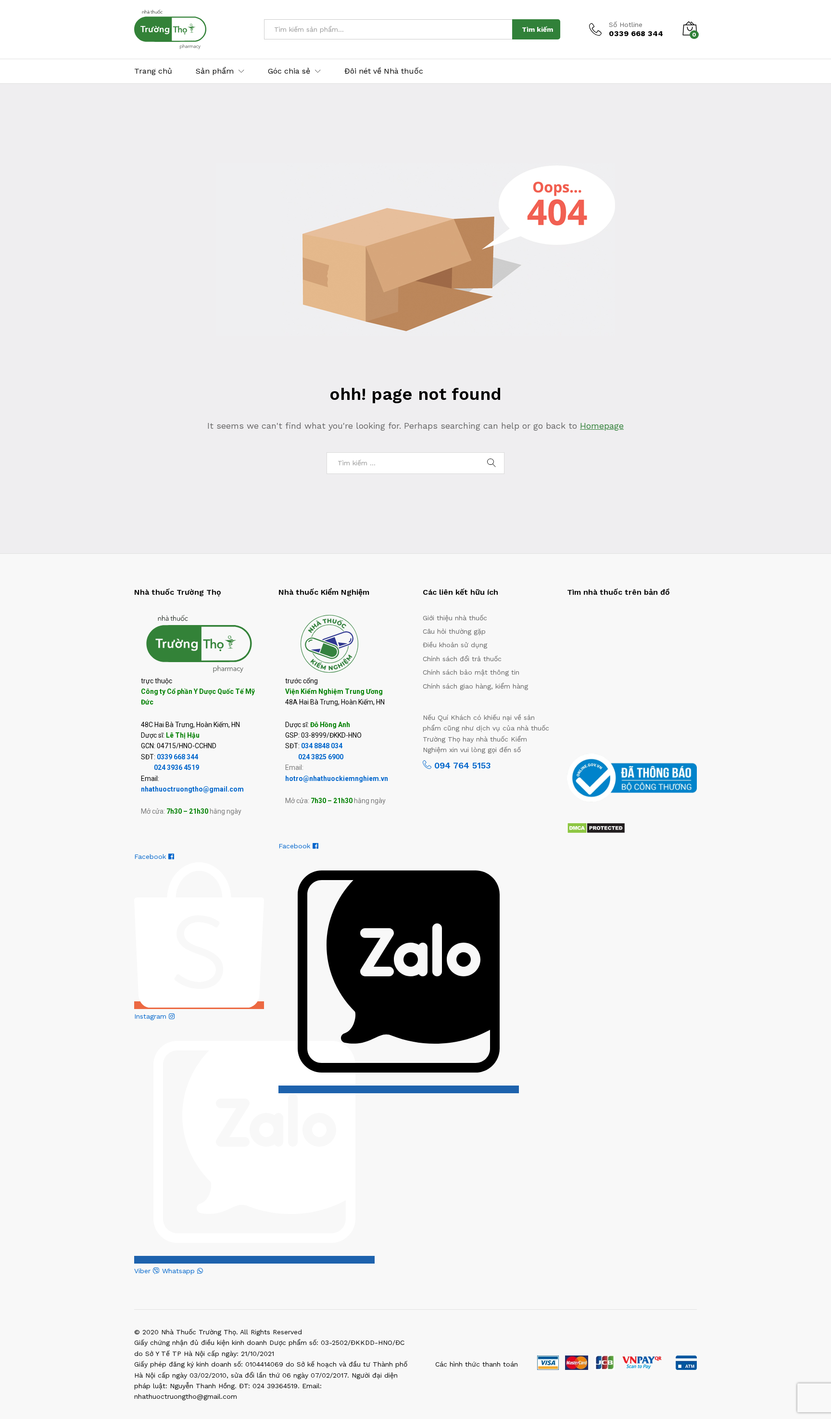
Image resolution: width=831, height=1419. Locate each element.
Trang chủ (153, 71)
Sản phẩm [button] (215, 71)
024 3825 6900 (320, 757)
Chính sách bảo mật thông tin (471, 672)
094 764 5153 (461, 765)
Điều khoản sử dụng (455, 645)
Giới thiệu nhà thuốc (455, 618)
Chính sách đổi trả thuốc (462, 659)
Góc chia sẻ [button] (289, 71)
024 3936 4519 (176, 767)
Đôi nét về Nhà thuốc (383, 71)
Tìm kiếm (537, 29)
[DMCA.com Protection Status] (596, 827)
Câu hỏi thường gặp (454, 631)
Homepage (602, 426)
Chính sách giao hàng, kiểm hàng (475, 686)
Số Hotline (625, 24)
